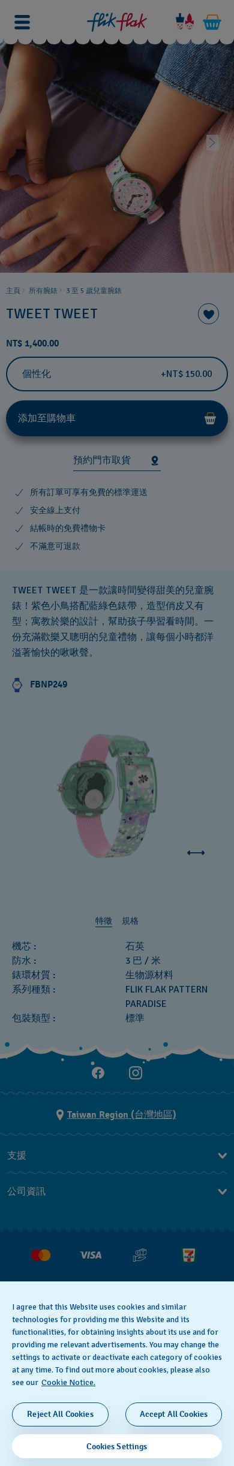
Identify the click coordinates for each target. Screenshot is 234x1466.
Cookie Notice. (68, 1382)
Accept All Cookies (174, 1414)
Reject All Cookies (60, 1414)
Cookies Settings (116, 1446)
